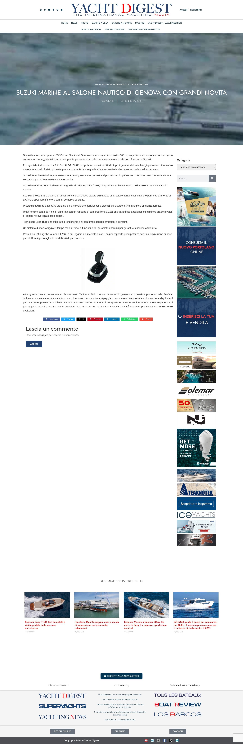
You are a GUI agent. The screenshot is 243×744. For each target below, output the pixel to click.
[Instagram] (158, 740)
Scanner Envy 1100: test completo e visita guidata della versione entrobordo (45, 625)
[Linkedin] (152, 740)
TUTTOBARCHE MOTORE (137, 84)
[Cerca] (212, 178)
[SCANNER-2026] (196, 480)
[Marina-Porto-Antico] (196, 297)
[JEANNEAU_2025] (196, 382)
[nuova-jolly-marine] (196, 426)
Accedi (34, 344)
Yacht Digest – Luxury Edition (165, 23)
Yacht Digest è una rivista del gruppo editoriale (120, 695)
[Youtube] (146, 740)
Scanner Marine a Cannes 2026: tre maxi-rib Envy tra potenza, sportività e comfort (145, 625)
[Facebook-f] (164, 740)
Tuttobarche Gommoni (113, 84)
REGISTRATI (196, 10)
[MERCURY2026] (196, 466)
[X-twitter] (170, 740)
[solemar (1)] (196, 396)
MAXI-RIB (139, 23)
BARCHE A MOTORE (122, 23)
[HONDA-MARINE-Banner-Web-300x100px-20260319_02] (196, 532)
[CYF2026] (196, 225)
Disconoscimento (58, 685)
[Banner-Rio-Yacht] (196, 353)
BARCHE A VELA (100, 23)
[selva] (196, 544)
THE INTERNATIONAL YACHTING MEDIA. (120, 699)
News (98, 84)
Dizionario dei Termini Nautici (144, 29)
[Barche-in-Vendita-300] (196, 336)
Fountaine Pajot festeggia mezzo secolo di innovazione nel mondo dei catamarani (97, 625)
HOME (64, 23)
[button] (51, 319)
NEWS (74, 23)
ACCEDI (183, 10)
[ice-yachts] (196, 517)
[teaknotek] (196, 495)
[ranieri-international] (196, 410)
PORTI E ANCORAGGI (91, 29)
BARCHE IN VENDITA (114, 29)
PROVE (84, 23)
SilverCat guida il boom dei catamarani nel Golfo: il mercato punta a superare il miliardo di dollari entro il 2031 (195, 625)
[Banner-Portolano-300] (196, 264)
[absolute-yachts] (196, 509)
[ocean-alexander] (196, 367)
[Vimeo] (177, 740)
